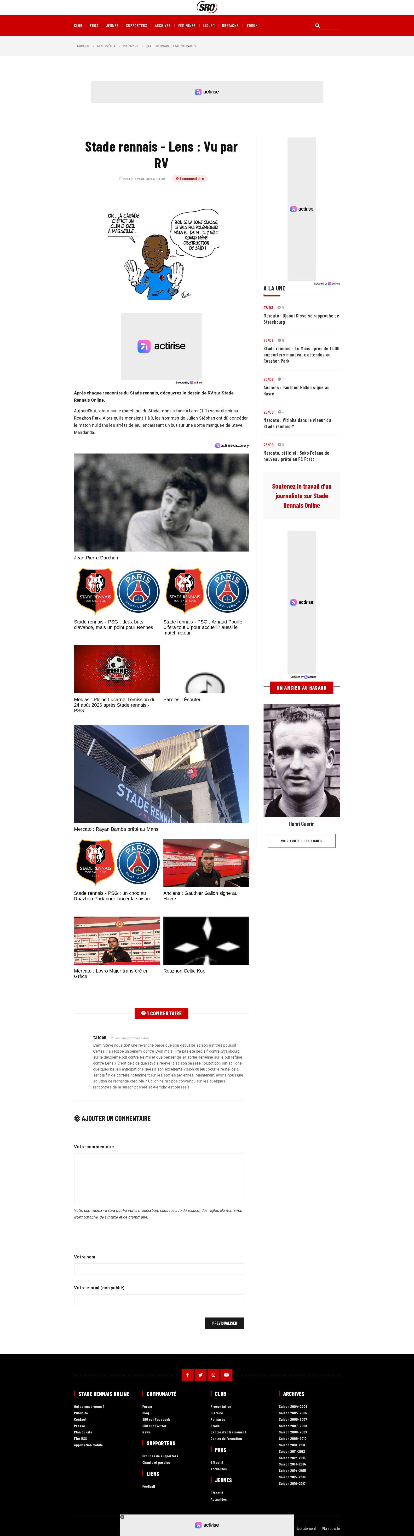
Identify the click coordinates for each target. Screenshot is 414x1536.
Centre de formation (226, 1495)
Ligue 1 (209, 25)
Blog (145, 1470)
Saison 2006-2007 (293, 1476)
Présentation (221, 1463)
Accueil (83, 46)
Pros (94, 25)
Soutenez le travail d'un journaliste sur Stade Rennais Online (302, 495)
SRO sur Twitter (154, 1483)
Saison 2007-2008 (293, 1483)
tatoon (99, 1094)
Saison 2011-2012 (292, 1508)
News (146, 1489)
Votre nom (85, 1314)
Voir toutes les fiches (301, 840)
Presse (79, 1483)
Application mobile (88, 1502)
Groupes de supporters (160, 1513)
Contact (80, 1476)
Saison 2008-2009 (293, 1489)
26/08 (269, 340)
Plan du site (83, 1489)
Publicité (81, 1470)
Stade (215, 1483)
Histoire (217, 1470)
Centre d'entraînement (228, 1489)
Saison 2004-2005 (293, 1463)
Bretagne (230, 25)
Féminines (187, 25)
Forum (147, 1463)
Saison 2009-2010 (292, 1495)
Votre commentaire (94, 1203)
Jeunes (112, 25)
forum (252, 25)
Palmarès (218, 1476)
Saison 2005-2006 (293, 1470)
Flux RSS (80, 1495)
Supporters (136, 25)
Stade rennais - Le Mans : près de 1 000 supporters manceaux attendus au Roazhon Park (301, 354)
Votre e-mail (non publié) (99, 1344)
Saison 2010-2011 (292, 1502)
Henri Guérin (302, 823)
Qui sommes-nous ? (89, 1463)
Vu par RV (130, 46)
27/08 (268, 307)
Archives (163, 25)
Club (78, 25)
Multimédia (106, 46)
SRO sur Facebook (156, 1476)
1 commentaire (192, 178)
